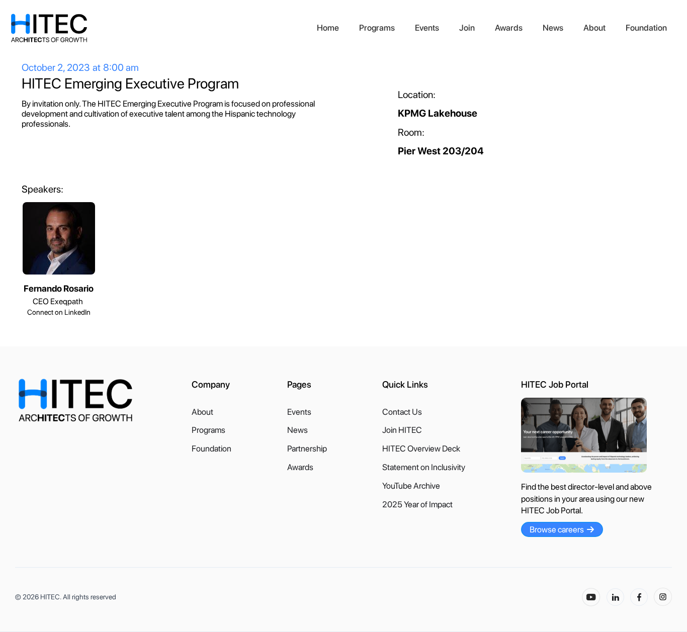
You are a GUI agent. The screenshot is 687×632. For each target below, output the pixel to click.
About (594, 28)
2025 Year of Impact (417, 504)
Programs (377, 28)
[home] (158, 28)
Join (467, 28)
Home (328, 28)
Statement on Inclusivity (423, 467)
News (553, 28)
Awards (509, 28)
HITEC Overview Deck (421, 448)
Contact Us (402, 412)
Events (427, 28)
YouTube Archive (411, 486)
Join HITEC (402, 430)
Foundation (646, 28)
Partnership (307, 448)
